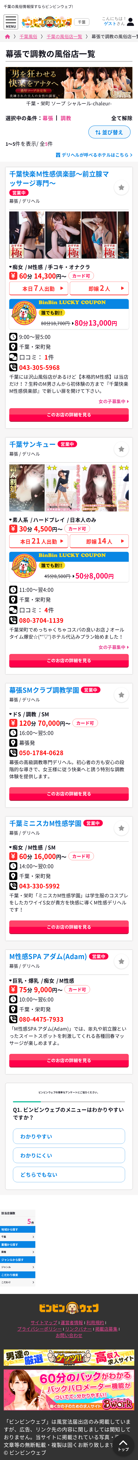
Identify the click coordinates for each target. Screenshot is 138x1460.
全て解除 (121, 118)
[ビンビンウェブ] (7, 37)
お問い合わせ (69, 1335)
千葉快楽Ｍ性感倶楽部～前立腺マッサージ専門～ (59, 178)
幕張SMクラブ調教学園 (44, 690)
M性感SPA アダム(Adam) (48, 956)
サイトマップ (44, 1322)
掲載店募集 (106, 1329)
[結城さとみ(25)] (27, 235)
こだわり (6, 1282)
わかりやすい (36, 1136)
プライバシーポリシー (39, 1329)
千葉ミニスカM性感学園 (45, 823)
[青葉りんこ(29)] (63, 235)
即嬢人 (99, 287)
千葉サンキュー (32, 444)
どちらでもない (39, 1174)
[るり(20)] (63, 487)
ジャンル (6, 1267)
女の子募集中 (113, 401)
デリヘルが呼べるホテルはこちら (95, 155)
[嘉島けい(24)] (99, 235)
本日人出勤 (38, 287)
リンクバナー (78, 1329)
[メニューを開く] (11, 20)
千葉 (3, 1236)
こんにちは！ (114, 21)
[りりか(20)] (99, 487)
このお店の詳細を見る (69, 414)
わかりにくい (36, 1155)
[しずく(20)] (27, 487)
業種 (3, 1252)
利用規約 (95, 1322)
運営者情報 (72, 1322)
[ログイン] (130, 22)
